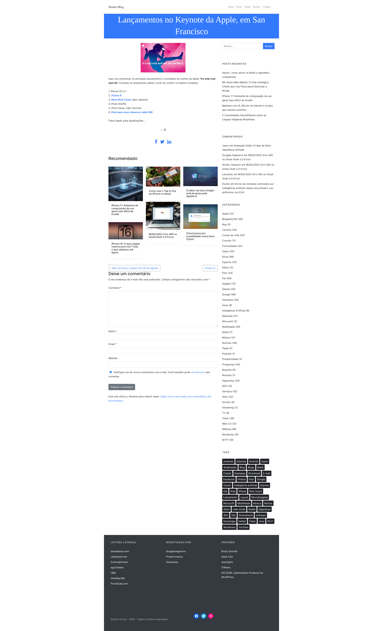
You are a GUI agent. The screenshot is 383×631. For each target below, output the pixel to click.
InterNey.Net (118, 578)
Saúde (251, 509)
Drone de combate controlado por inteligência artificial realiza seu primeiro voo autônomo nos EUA (248, 188)
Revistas (227, 375)
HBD (113, 572)
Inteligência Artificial (233, 310)
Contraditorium (119, 562)
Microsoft (227, 321)
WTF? (225, 439)
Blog (242, 467)
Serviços (227, 391)
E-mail (266, 473)
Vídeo (225, 418)
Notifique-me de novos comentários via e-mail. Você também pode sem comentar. (159, 374)
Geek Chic (227, 556)
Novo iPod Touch (121, 99)
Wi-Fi (270, 521)
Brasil (260, 467)
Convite (226, 240)
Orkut (226, 509)
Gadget (226, 283)
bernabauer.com (120, 551)
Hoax (225, 305)
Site (233, 515)
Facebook (229, 479)
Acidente (228, 461)
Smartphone (246, 515)
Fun (224, 278)
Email (112, 344)
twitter (242, 521)
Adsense (241, 461)
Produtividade (230, 359)
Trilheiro (226, 567)
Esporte (226, 262)
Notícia (268, 503)
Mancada (227, 315)
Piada (225, 348)
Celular (227, 473)
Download (254, 473)
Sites (225, 396)
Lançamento (230, 497)
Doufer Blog (116, 7)
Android (253, 461)
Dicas (225, 256)
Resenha (227, 369)
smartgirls (227, 562)
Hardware (227, 299)
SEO (224, 385)
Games (226, 289)
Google (226, 294)
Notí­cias (226, 342)
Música (226, 337)
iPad (232, 491)
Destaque (239, 473)
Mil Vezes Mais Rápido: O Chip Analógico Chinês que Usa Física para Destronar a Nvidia (245, 86)
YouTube (243, 527)
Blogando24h (229, 219)
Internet (264, 485)
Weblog (226, 429)
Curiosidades (229, 245)
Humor (227, 485)
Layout (244, 497)
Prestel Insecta (174, 556)
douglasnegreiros (176, 551)
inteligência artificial (245, 485)
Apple (225, 213)
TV (223, 412)
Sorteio (226, 402)
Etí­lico (225, 267)
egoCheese (117, 567)
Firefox (242, 479)
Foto (224, 272)
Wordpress (228, 434)
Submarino (172, 562)
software (261, 515)
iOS (225, 491)
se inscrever (198, 372)
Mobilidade (228, 326)
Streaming (228, 407)
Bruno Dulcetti (229, 551)
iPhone (242, 491)
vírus (261, 521)
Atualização (230, 467)
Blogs (251, 467)
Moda (225, 332)
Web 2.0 (226, 423)
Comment (114, 287)
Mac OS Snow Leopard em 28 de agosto (134, 268)
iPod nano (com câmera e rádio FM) (132, 112)
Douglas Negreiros (232, 155)
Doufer (226, 183)
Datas (225, 251)
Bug (224, 224)
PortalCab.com (119, 583)
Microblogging (259, 497)
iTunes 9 (116, 95)
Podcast (226, 353)
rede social (239, 509)
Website (112, 358)
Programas (228, 364)
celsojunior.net (119, 556)
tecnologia (229, 521)
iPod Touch (255, 491)
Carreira (226, 229)
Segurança (228, 380)
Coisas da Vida (230, 235)
